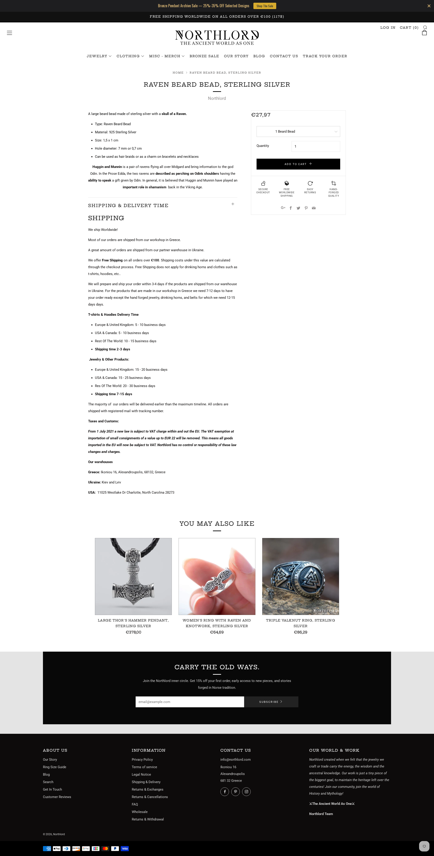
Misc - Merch (164, 56)
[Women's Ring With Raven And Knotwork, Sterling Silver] (217, 576)
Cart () (409, 28)
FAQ (135, 804)
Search (48, 782)
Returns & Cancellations (150, 797)
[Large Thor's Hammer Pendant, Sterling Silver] (133, 576)
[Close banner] (429, 6)
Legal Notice (141, 774)
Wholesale (140, 812)
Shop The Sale (265, 5)
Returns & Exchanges (147, 789)
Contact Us (284, 56)
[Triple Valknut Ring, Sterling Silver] (300, 576)
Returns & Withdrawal (148, 819)
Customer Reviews (57, 797)
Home (178, 72)
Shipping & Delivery (146, 782)
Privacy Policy (142, 760)
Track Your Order (325, 56)
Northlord (217, 98)
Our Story (236, 56)
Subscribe (268, 701)
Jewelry (97, 56)
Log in (388, 28)
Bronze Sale (204, 56)
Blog (259, 56)
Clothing (128, 56)
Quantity (263, 146)
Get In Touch (52, 789)
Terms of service (144, 767)
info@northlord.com (235, 760)
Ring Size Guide (54, 767)
